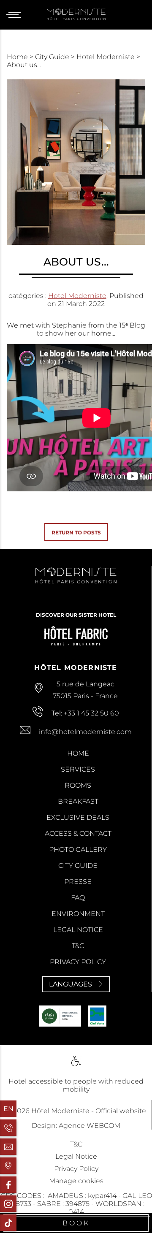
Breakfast (78, 801)
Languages (70, 984)
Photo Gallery (78, 849)
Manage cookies (76, 1181)
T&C (78, 946)
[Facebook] (8, 1184)
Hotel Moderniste (106, 57)
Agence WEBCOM (89, 1126)
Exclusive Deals (77, 817)
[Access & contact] (8, 1165)
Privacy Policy (78, 962)
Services (78, 769)
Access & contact (78, 833)
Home (18, 57)
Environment (78, 914)
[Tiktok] (8, 1222)
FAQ (78, 898)
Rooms (78, 785)
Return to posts (76, 532)
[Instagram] (8, 1203)
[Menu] (16, 15)
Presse (78, 882)
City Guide (53, 57)
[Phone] (8, 1127)
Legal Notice (78, 930)
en (8, 1109)
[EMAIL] (8, 1146)
